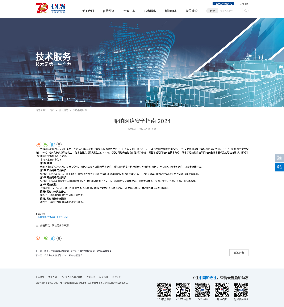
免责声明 (52, 277)
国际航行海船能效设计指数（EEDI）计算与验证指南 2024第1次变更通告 (77, 251)
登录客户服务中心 (224, 3)
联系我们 (103, 277)
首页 (52, 110)
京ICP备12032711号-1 (89, 283)
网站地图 (40, 277)
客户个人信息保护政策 (71, 277)
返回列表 (239, 252)
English (244, 3)
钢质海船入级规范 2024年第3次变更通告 (63, 255)
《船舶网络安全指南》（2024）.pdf (52, 217)
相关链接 (116, 277)
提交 (245, 10)
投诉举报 (91, 277)
